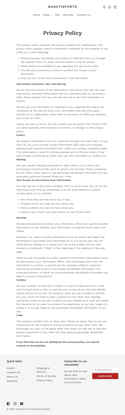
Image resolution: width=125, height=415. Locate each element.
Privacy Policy (44, 380)
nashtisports (62, 7)
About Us (12, 376)
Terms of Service (46, 376)
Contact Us (13, 372)
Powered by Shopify (39, 409)
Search (11, 368)
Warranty (12, 380)
